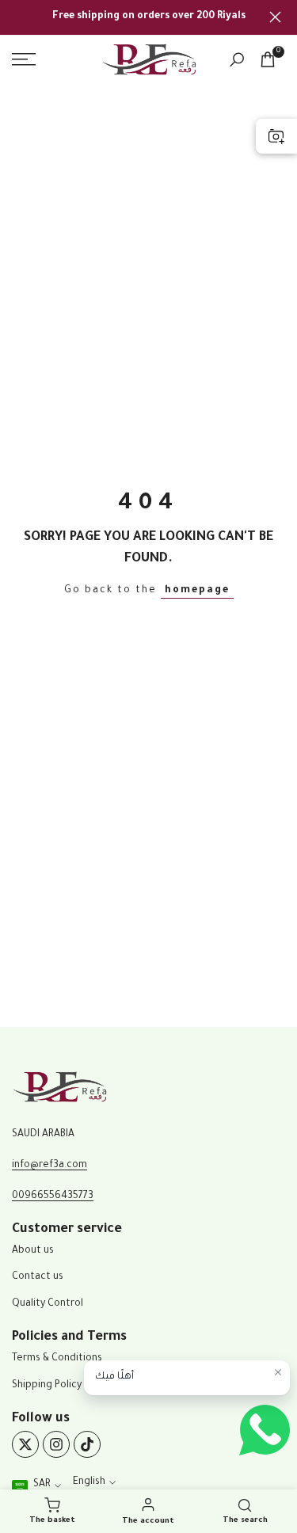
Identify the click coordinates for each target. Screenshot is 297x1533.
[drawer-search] (237, 60)
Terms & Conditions (57, 1358)
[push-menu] (24, 59)
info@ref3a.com (49, 1165)
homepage (197, 590)
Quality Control (47, 1304)
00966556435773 (52, 1196)
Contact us (37, 1277)
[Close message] (278, 1372)
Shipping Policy (47, 1385)
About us (33, 1251)
